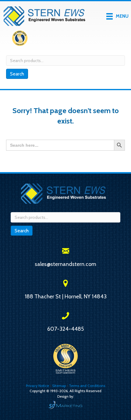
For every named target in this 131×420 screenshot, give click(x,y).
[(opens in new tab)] (19, 39)
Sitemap (59, 385)
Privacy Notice (38, 385)
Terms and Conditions (87, 385)
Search (17, 74)
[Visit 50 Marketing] (65, 404)
